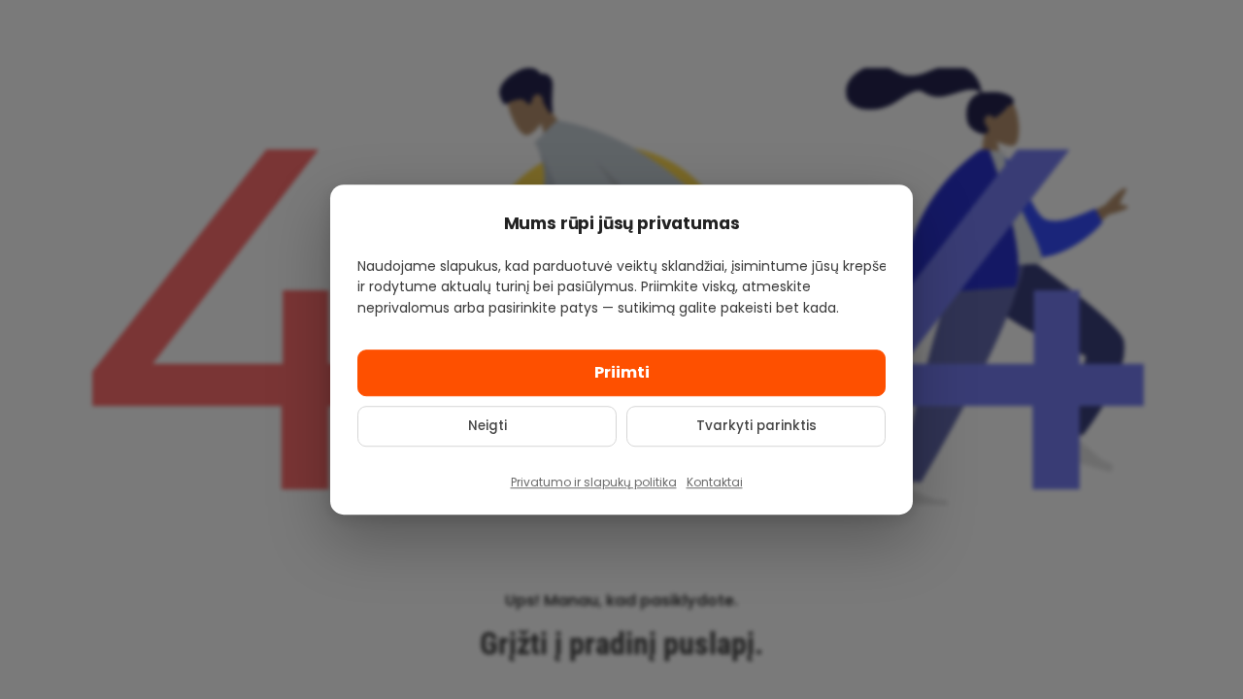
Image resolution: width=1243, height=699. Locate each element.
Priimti (622, 372)
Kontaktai (715, 482)
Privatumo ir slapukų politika (594, 482)
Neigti (487, 425)
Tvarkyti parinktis (756, 425)
